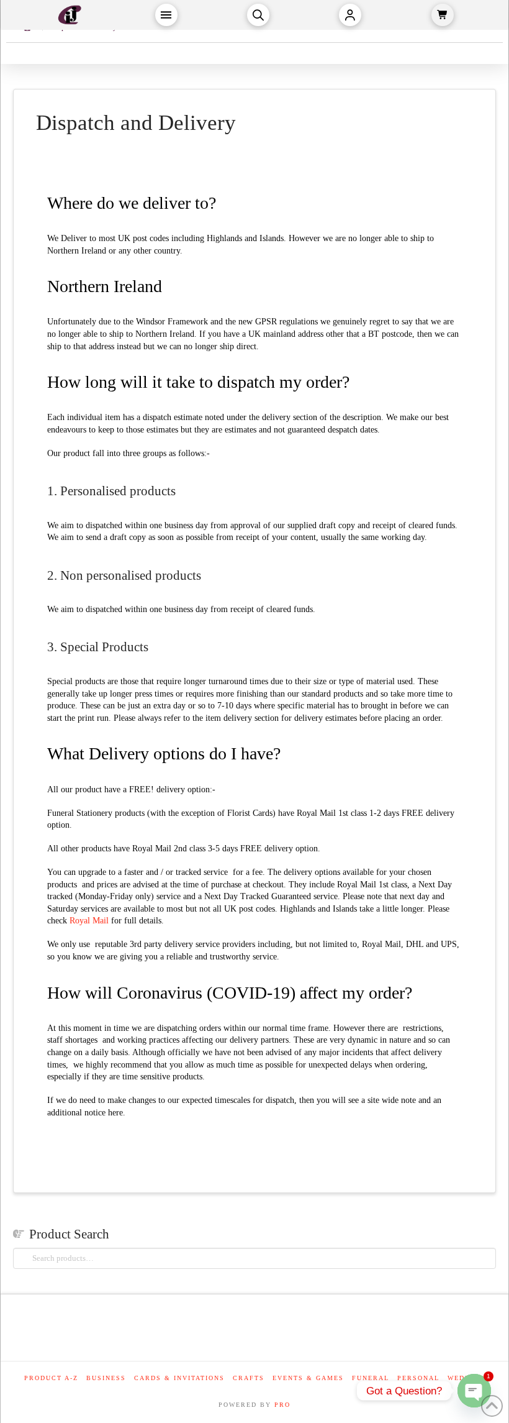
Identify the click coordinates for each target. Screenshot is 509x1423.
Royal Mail (89, 920)
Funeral (370, 1378)
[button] (166, 15)
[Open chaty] (474, 1390)
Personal (418, 1378)
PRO (282, 1404)
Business (106, 1378)
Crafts (248, 1378)
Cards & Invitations (179, 1378)
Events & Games (308, 1378)
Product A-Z (51, 1378)
